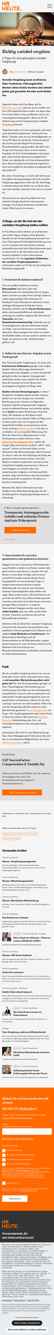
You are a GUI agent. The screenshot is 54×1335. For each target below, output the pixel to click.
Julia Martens (20, 72)
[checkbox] (27, 1157)
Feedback (33, 834)
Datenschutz (19, 1300)
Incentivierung (20, 834)
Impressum (7, 1300)
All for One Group (22, 1170)
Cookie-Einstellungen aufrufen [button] (27, 1317)
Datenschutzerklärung (29, 1190)
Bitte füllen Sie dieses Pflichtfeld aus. (18, 1139)
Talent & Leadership (11, 839)
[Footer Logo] (10, 1224)
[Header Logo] (11, 6)
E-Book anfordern (20, 530)
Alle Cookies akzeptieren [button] (27, 1322)
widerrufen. (41, 1177)
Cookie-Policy (33, 1300)
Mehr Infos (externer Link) (22, 792)
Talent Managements (37, 710)
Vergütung (7, 834)
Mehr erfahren (9, 539)
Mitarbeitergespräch (12, 107)
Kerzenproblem (27, 428)
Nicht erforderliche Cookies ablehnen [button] (27, 1329)
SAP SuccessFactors (12, 742)
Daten (4, 1170)
